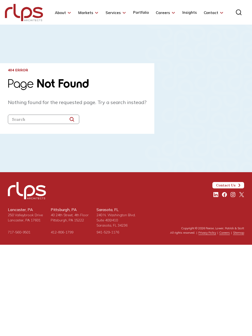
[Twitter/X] (241, 194)
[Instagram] (233, 194)
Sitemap (238, 232)
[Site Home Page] (24, 13)
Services (113, 12)
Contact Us (226, 185)
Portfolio (141, 12)
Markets (85, 12)
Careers (163, 12)
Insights (189, 12)
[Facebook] (224, 194)
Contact (211, 12)
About (60, 12)
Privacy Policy (207, 232)
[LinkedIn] (215, 194)
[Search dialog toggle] (238, 12)
